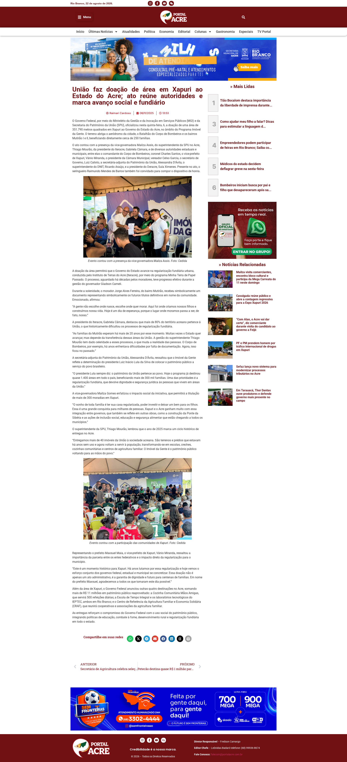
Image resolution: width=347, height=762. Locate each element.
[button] (247, 3)
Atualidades (131, 31)
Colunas (201, 31)
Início (80, 31)
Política (149, 31)
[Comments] (171, 3)
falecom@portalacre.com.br (227, 754)
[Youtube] (164, 3)
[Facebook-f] (157, 3)
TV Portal (264, 31)
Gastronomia (225, 31)
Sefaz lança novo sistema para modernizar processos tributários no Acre (256, 370)
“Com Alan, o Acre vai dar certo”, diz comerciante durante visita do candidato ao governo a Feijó (255, 325)
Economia (166, 31)
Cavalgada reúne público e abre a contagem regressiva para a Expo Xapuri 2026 (254, 299)
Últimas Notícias (101, 31)
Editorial (184, 31)
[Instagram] (150, 3)
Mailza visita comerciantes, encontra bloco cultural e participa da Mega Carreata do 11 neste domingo (256, 277)
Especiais (246, 31)
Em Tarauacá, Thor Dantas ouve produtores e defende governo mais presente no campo (253, 396)
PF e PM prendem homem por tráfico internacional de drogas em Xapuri (256, 346)
